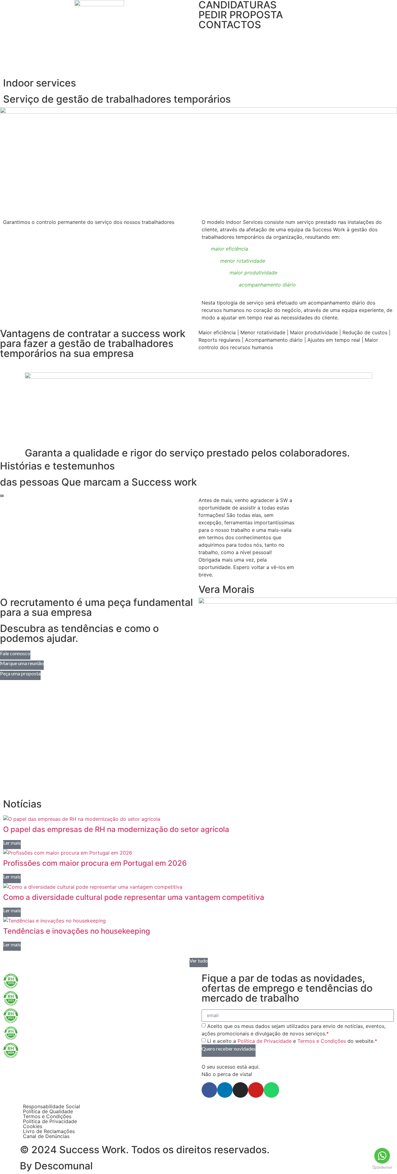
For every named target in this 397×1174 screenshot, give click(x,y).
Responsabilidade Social (51, 1106)
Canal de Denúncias (46, 1136)
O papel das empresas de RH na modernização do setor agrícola (116, 829)
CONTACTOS (229, 25)
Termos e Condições (321, 1041)
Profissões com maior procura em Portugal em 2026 (95, 863)
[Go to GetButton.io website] (382, 1168)
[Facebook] (209, 1090)
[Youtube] (256, 1090)
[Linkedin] (225, 1090)
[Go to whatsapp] (382, 1155)
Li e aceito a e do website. (292, 1041)
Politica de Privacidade (50, 1121)
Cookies (32, 1126)
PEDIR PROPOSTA (240, 15)
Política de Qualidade (48, 1111)
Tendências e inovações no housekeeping (76, 931)
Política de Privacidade (265, 1041)
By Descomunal (56, 1166)
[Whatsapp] (271, 1090)
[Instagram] (240, 1090)
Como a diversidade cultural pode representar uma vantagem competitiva (133, 897)
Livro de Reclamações (49, 1131)
